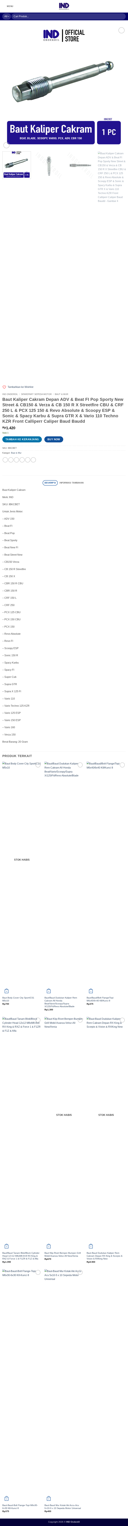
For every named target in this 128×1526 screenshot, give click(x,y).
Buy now (53, 439)
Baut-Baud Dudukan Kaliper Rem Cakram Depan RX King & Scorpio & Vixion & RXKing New (104, 1256)
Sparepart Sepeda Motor (36, 394)
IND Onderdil (10, 394)
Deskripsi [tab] (50, 483)
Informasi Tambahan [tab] (71, 483)
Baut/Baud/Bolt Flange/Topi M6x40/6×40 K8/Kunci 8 (100, 999)
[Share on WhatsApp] (5, 459)
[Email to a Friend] (22, 459)
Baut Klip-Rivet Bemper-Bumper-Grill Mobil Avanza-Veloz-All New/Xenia (62, 1254)
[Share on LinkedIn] (33, 459)
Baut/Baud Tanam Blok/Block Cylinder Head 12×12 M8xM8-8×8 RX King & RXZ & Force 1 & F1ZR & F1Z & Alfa (20, 1256)
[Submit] (122, 16)
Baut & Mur (61, 394)
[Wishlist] (118, 6)
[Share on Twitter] (16, 459)
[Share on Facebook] (10, 459)
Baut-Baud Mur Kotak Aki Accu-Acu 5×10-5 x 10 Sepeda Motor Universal (62, 1506)
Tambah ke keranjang (22, 439)
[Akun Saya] (113, 6)
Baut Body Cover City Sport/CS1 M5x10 (18, 999)
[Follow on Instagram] (16, 6)
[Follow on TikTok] (20, 6)
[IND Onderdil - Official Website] (64, 6)
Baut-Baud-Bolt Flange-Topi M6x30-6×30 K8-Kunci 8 (20, 1506)
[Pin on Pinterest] (27, 459)
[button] (7, 6)
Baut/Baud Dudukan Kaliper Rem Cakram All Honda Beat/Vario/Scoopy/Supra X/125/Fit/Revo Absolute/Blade (60, 1002)
